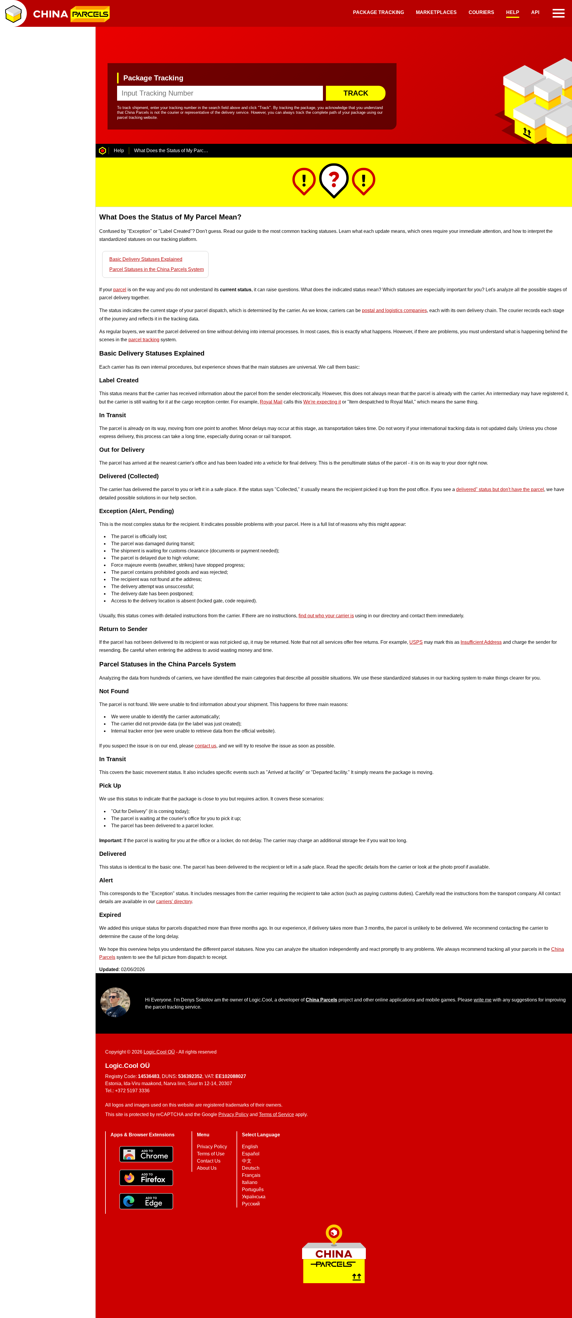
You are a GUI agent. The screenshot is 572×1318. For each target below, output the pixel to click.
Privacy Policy (233, 1114)
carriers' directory (174, 901)
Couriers (481, 12)
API (535, 12)
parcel (119, 289)
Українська (253, 1196)
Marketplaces (436, 12)
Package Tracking (378, 12)
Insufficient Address (481, 642)
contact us (205, 745)
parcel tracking (143, 339)
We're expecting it (322, 401)
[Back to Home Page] (102, 150)
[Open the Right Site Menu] (558, 13)
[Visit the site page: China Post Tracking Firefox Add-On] (146, 1178)
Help (512, 12)
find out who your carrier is (326, 615)
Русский (251, 1203)
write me (483, 999)
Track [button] (355, 93)
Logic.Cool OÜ (159, 1051)
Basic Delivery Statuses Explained (145, 259)
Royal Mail (271, 401)
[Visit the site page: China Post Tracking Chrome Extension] (146, 1155)
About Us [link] (207, 1168)
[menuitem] (378, 13)
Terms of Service (276, 1114)
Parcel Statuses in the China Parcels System (156, 269)
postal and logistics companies (394, 310)
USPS (416, 642)
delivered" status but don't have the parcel (500, 489)
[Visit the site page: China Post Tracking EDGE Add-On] (146, 1202)
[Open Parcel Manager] (13, 13)
